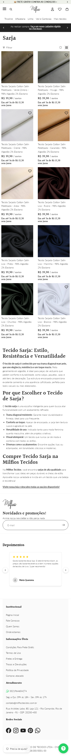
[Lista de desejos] (59, 9)
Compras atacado (15, 675)
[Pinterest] (30, 730)
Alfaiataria (20, 18)
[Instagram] (15, 730)
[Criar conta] (63, 525)
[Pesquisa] (11, 9)
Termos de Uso (13, 652)
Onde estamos (13, 632)
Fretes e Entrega (14, 658)
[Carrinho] (67, 9)
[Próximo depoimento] (65, 570)
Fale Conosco (12, 620)
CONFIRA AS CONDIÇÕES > (44, 2)
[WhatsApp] (37, 730)
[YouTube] (23, 730)
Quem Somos (12, 626)
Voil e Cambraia (43, 18)
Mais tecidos (60, 18)
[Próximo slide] (67, 27)
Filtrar (9, 47)
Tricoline (8, 18)
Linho (30, 18)
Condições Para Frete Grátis (20, 647)
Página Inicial (12, 615)
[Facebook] (8, 730)
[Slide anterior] (3, 27)
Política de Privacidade (17, 670)
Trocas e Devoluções (16, 664)
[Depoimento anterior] (5, 570)
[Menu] (4, 9)
